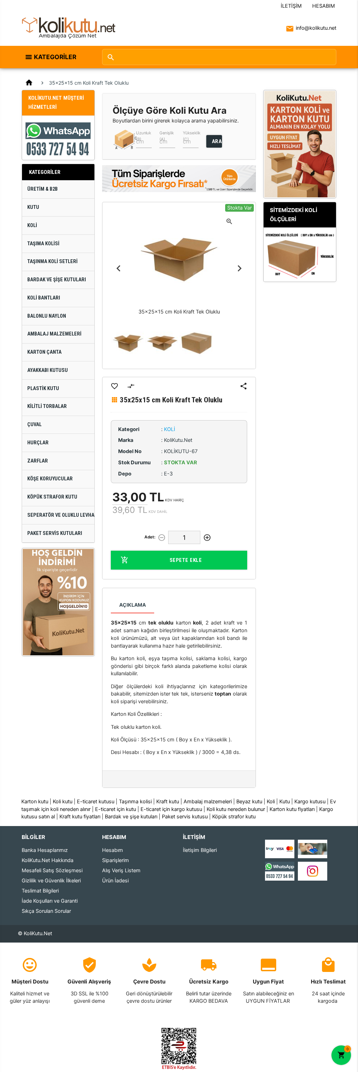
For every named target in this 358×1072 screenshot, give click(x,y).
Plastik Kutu (43, 389)
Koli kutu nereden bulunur (236, 809)
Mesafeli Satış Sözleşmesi (52, 870)
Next (239, 268)
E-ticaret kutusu (95, 801)
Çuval (34, 425)
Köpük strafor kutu (234, 816)
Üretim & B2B (42, 189)
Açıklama (132, 605)
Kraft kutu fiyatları (79, 816)
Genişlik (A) (166, 135)
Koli (32, 225)
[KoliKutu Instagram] (312, 871)
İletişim (291, 6)
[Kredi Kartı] (279, 849)
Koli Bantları (43, 298)
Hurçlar (38, 443)
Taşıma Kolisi (43, 244)
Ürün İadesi (115, 880)
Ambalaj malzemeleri (208, 801)
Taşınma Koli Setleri (52, 262)
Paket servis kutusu (185, 816)
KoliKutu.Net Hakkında (47, 860)
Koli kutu (62, 801)
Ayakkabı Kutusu (47, 370)
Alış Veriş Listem (121, 870)
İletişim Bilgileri (200, 850)
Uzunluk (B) (143, 135)
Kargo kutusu (309, 801)
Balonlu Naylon (46, 316)
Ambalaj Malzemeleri (54, 334)
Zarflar (37, 461)
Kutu (33, 207)
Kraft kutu (167, 801)
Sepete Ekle (186, 560)
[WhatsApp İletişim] (279, 871)
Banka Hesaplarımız (45, 850)
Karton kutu (34, 801)
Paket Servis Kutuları (54, 533)
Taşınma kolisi (135, 801)
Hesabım (323, 6)
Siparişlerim (115, 860)
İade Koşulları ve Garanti (50, 901)
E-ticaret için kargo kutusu (171, 809)
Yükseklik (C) (191, 135)
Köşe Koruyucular (50, 479)
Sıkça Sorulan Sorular (46, 911)
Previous (118, 268)
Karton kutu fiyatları (292, 809)
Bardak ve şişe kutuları (131, 816)
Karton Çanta (44, 352)
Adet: (149, 537)
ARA (217, 141)
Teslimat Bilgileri (40, 891)
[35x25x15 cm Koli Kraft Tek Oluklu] (128, 343)
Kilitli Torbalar (47, 406)
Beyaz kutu (249, 801)
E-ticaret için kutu (115, 809)
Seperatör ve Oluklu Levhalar (60, 515)
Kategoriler (55, 57)
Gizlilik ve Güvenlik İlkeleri (51, 880)
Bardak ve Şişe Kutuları (56, 280)
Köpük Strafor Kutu (52, 497)
